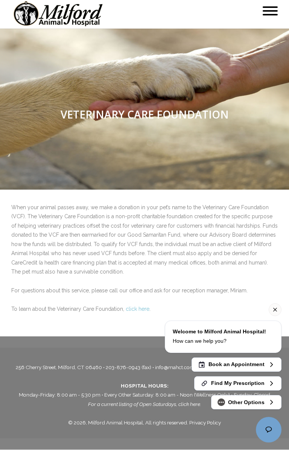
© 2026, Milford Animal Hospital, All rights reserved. (128, 423)
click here (137, 309)
